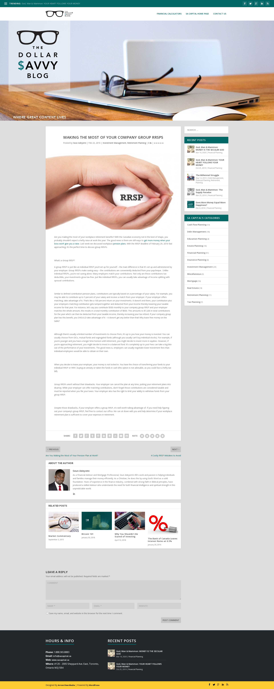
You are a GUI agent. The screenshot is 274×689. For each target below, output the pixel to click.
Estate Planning (195, 245)
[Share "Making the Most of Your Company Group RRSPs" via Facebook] (75, 436)
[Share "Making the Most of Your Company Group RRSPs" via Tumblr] (92, 436)
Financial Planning (215, 152)
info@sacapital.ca (62, 656)
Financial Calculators (169, 14)
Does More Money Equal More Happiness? (210, 203)
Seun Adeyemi (79, 143)
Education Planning (197, 238)
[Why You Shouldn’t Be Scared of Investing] (130, 521)
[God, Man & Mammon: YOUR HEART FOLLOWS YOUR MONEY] (190, 161)
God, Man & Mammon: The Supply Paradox (209, 191)
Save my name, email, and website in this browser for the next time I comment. (86, 613)
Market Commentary (60, 536)
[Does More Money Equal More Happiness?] (190, 204)
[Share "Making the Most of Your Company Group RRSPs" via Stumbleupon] (115, 436)
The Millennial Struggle (207, 175)
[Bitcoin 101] (97, 521)
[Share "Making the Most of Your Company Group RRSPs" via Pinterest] (98, 436)
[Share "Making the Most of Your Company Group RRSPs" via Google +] (87, 436)
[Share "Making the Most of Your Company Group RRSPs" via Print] (127, 436)
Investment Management (114, 143)
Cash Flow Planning (196, 224)
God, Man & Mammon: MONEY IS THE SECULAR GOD (210, 148)
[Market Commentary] (64, 522)
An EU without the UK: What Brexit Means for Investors (47, 3)
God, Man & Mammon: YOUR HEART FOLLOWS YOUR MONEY (210, 162)
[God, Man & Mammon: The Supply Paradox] (190, 191)
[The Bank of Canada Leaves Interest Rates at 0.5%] (163, 523)
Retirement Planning (136, 143)
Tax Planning (193, 302)
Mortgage (192, 281)
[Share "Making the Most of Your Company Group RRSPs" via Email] (121, 436)
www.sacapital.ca (60, 660)
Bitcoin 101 (87, 534)
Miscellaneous (194, 274)
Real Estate (193, 288)
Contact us (219, 14)
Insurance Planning (196, 259)
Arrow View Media (66, 685)
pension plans (119, 243)
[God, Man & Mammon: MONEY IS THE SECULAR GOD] (190, 149)
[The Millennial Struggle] (190, 177)
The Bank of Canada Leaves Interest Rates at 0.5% (162, 539)
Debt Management (215, 178)
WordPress (94, 685)
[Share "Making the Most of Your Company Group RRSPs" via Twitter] (81, 436)
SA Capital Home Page (197, 14)
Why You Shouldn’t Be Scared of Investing (126, 535)
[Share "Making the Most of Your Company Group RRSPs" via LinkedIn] (104, 436)
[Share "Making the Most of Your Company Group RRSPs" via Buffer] (109, 436)
